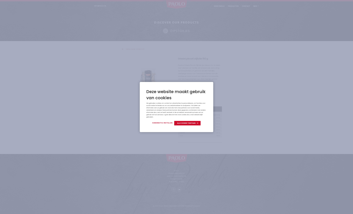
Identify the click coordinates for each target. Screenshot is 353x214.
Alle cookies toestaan (186, 123)
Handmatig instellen (162, 123)
